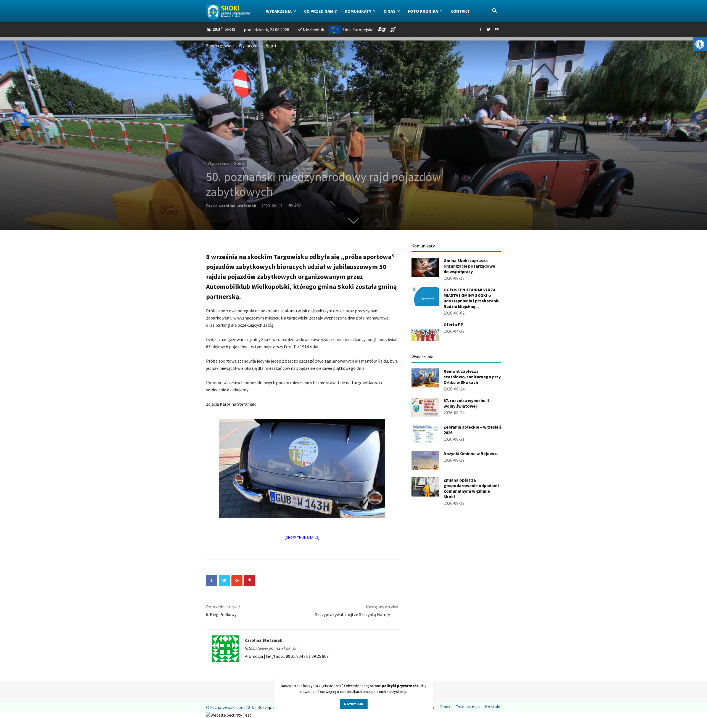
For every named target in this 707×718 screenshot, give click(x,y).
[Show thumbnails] (302, 537)
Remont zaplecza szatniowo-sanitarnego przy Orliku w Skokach (472, 376)
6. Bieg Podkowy (221, 614)
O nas (389, 11)
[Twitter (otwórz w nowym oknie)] (488, 29)
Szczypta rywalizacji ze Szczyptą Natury (356, 614)
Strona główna (220, 45)
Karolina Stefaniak (237, 205)
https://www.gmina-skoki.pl (270, 648)
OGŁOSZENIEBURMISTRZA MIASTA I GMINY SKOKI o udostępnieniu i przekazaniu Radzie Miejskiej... (472, 298)
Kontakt (460, 11)
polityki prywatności (401, 685)
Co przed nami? (320, 11)
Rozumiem (353, 703)
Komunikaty (358, 11)
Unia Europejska (358, 29)
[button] (700, 44)
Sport (239, 163)
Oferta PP (453, 324)
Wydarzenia (279, 11)
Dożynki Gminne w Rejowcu (471, 453)
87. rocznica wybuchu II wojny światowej (466, 403)
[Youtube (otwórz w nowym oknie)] (497, 29)
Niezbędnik (313, 29)
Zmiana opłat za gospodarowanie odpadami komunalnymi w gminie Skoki (471, 488)
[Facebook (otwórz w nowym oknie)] (480, 29)
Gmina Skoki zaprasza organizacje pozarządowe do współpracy (469, 266)
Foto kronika (423, 11)
